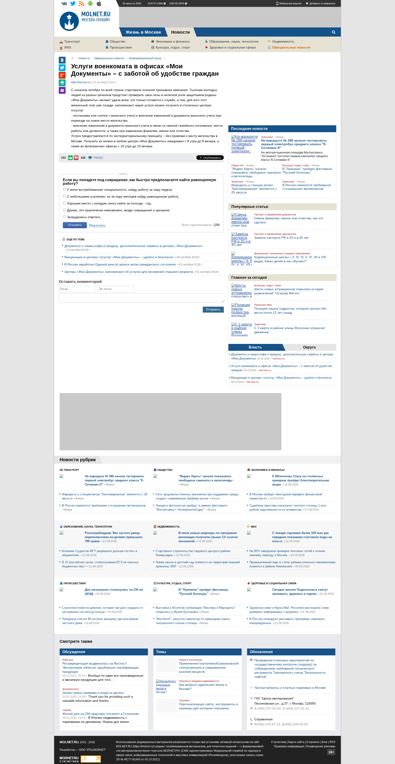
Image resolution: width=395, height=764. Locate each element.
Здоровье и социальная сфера (232, 47)
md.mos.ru (279, 358)
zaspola (66, 710)
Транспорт (72, 41)
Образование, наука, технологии (234, 41)
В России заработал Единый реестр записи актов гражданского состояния (120, 264)
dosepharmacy (70, 689)
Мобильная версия (290, 3)
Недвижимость (283, 41)
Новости (84, 58)
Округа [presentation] (309, 347)
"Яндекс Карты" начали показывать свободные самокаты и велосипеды (256, 172)
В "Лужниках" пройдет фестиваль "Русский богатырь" (307, 170)
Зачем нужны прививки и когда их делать (93, 692)
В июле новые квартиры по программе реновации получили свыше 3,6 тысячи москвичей (208, 537)
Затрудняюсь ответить (83, 217)
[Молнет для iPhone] (99, 3)
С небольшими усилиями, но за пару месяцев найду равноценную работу (123, 196)
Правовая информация (289, 746)
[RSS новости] (81, 3)
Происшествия (121, 47)
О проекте (313, 742)
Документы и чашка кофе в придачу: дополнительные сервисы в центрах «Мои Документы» (133, 246)
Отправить (75, 225)
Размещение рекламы (320, 746)
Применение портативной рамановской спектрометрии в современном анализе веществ (209, 667)
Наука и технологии (190, 659)
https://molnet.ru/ (143, 746)
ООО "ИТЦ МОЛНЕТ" (92, 749)
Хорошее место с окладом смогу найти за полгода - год (109, 203)
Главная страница (72, 58)
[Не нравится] (76, 157)
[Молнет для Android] (90, 3)
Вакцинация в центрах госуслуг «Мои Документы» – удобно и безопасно (119, 257)
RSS (332, 742)
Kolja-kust (67, 659)
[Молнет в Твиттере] (72, 3)
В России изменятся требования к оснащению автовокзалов (306, 186)
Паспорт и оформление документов (275, 214)
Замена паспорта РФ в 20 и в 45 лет (281, 237)
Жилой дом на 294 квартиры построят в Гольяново (100, 714)
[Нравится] (70, 157)
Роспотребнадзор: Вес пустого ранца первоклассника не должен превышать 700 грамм (114, 537)
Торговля (184, 700)
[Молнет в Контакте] (64, 3)
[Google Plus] (62, 75)
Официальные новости (291, 47)
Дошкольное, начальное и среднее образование (282, 253)
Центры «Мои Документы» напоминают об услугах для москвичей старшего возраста (129, 271)
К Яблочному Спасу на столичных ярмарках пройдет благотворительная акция (300, 480)
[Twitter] (62, 67)
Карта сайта (296, 742)
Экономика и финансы (173, 41)
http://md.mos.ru (81, 82)
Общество (117, 41)
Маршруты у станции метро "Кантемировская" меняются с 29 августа (254, 188)
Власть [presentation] (255, 347)
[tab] (255, 347)
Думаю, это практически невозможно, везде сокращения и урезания (118, 210)
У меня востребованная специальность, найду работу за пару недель (119, 189)
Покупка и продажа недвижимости (199, 681)
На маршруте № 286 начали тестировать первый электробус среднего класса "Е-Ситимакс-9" (294, 144)
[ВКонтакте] (62, 60)
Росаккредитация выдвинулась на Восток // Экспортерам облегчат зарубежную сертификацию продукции (100, 667)
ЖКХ (67, 47)
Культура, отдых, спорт (173, 47)
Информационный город (145, 58)
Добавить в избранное (322, 3)
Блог (325, 742)
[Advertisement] (230, 17)
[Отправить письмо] (62, 90)
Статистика (278, 742)
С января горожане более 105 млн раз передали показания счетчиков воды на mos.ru (302, 537)
